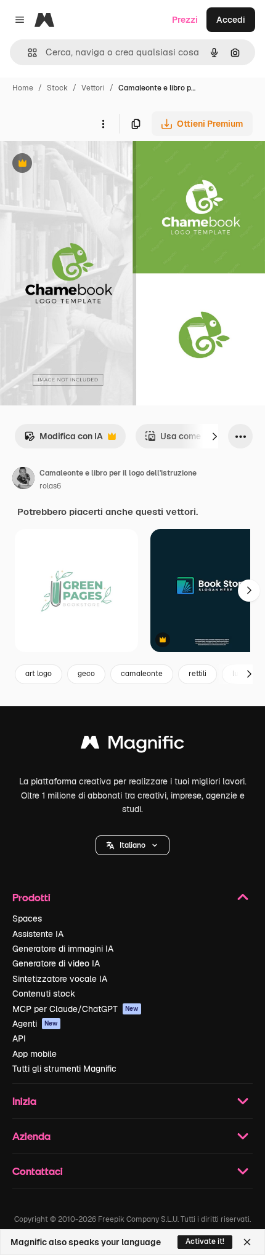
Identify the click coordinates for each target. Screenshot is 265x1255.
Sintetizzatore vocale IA (59, 978)
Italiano (132, 845)
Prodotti (31, 897)
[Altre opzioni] (103, 123)
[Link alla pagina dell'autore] (23, 480)
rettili (197, 674)
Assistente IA (37, 933)
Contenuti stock (43, 993)
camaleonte (142, 674)
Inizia (24, 1100)
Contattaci (37, 1171)
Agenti (35, 1023)
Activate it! (205, 1241)
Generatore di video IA (56, 963)
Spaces (27, 918)
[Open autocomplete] (27, 52)
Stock (57, 88)
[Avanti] (214, 436)
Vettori (93, 88)
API (19, 1038)
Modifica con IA (63, 439)
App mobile (34, 1053)
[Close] (247, 1242)
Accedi (230, 19)
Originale (81, 164)
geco (86, 674)
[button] (132, 845)
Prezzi (185, 19)
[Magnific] (132, 745)
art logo (38, 674)
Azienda (31, 1136)
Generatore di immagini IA (62, 948)
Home (22, 88)
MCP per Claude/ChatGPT (75, 1008)
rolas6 (50, 486)
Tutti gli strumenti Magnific (64, 1068)
